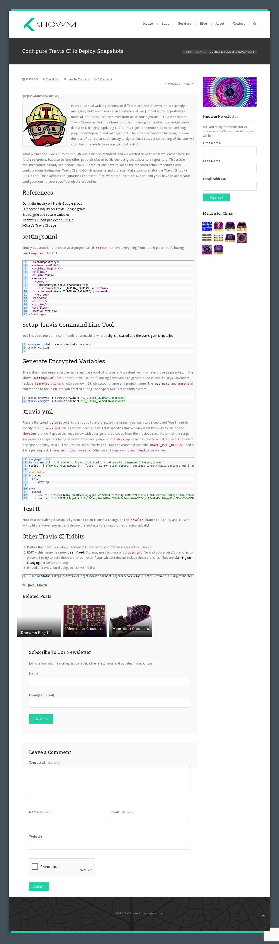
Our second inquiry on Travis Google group (53, 209)
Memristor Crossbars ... (84, 630)
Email (41, 695)
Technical (84, 79)
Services (184, 23)
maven (42, 585)
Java (31, 585)
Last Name (212, 161)
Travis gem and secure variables (46, 214)
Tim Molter (53, 79)
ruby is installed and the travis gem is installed (140, 335)
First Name (212, 143)
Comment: (44, 762)
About (220, 23)
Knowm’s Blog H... (36, 632)
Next (187, 84)
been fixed (76, 552)
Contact (239, 23)
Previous (174, 84)
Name (34, 673)
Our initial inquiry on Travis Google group (52, 203)
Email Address (214, 179)
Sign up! (216, 197)
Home (148, 23)
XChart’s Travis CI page (39, 225)
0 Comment (105, 79)
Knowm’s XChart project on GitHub (47, 220)
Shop (165, 23)
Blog (203, 23)
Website (35, 836)
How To (200, 51)
